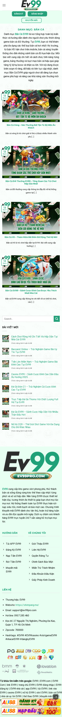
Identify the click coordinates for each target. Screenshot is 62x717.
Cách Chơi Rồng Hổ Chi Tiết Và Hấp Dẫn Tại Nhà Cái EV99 (34, 338)
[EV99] (31, 5)
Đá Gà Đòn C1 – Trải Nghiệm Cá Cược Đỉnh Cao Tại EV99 (33, 388)
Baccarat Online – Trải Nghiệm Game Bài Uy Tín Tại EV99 (34, 351)
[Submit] (57, 319)
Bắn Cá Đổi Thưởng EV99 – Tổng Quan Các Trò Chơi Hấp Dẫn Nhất (31, 182)
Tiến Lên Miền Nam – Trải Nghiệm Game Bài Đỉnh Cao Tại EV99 (34, 363)
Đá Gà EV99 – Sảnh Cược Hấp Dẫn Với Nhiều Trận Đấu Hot (34, 413)
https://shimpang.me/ (27, 605)
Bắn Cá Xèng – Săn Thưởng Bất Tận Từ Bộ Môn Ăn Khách (31, 126)
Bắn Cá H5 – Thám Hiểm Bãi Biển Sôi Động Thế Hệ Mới (31, 237)
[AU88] (31, 702)
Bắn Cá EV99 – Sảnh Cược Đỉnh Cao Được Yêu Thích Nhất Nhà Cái (31, 291)
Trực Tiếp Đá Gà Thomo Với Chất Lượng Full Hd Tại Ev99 (34, 401)
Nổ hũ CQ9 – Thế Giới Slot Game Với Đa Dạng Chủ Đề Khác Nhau (35, 426)
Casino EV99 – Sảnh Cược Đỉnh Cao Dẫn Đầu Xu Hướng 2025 (34, 376)
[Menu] (4, 5)
